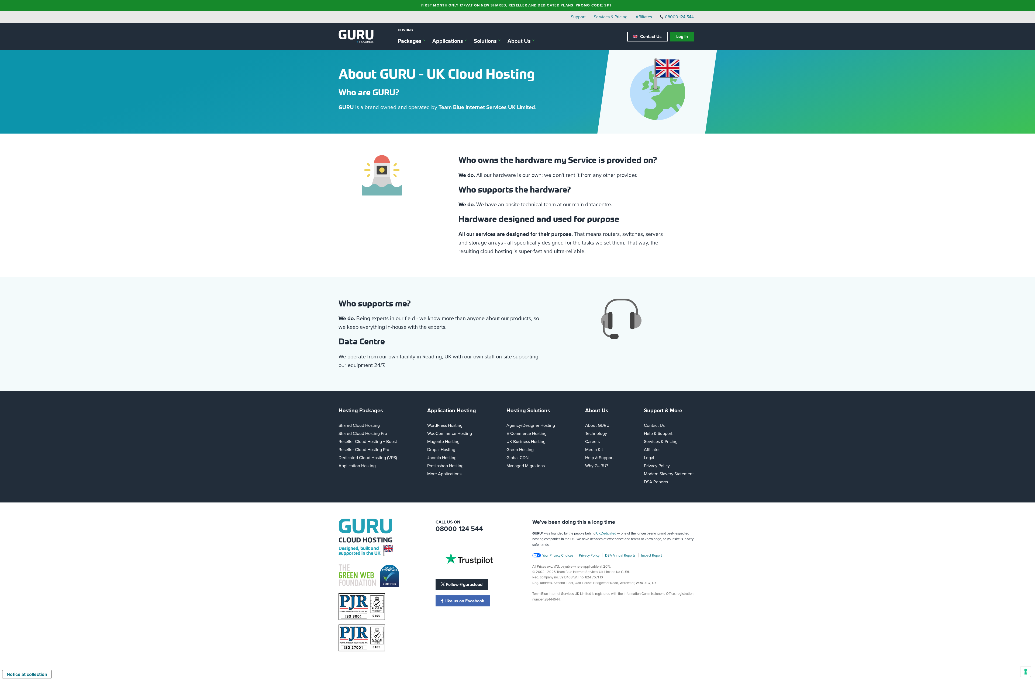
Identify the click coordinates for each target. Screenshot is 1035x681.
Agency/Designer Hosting (530, 425)
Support (578, 17)
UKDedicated (606, 533)
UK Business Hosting (526, 441)
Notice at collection (27, 674)
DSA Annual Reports (620, 555)
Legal (649, 457)
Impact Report (651, 555)
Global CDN (517, 457)
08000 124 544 (679, 17)
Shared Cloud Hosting (359, 425)
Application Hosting (357, 466)
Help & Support (599, 457)
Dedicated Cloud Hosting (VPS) (368, 457)
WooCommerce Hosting (449, 433)
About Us (519, 41)
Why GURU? (596, 466)
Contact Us (651, 36)
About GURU (597, 425)
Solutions (485, 41)
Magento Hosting (443, 441)
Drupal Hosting (441, 449)
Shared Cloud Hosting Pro (363, 433)
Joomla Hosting (442, 457)
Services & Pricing (610, 17)
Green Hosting (520, 449)
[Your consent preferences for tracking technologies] (1025, 671)
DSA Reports (656, 482)
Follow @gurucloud (463, 584)
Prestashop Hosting (445, 466)
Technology (596, 433)
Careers (592, 441)
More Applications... (446, 474)
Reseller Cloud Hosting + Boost (368, 441)
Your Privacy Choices (557, 555)
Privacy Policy (657, 466)
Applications (447, 41)
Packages (410, 41)
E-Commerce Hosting (526, 433)
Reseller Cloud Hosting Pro (364, 449)
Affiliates (644, 17)
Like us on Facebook (463, 601)
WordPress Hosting (445, 425)
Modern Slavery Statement (669, 474)
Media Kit (594, 449)
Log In (682, 36)
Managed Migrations (525, 466)
